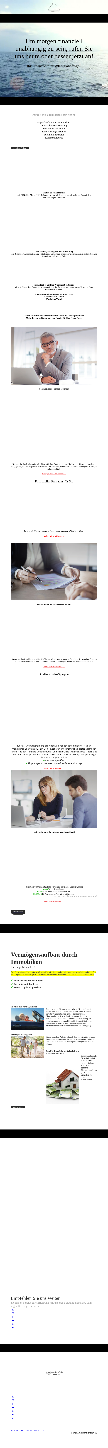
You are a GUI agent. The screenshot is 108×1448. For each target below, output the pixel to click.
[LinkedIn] (13, 1324)
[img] (54, 7)
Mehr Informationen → (54, 536)
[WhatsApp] (13, 1313)
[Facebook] (12, 1317)
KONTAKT (15, 1430)
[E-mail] (13, 1309)
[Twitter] (13, 1321)
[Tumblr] (12, 1419)
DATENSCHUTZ (40, 1430)
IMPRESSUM (26, 1430)
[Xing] (13, 1328)
